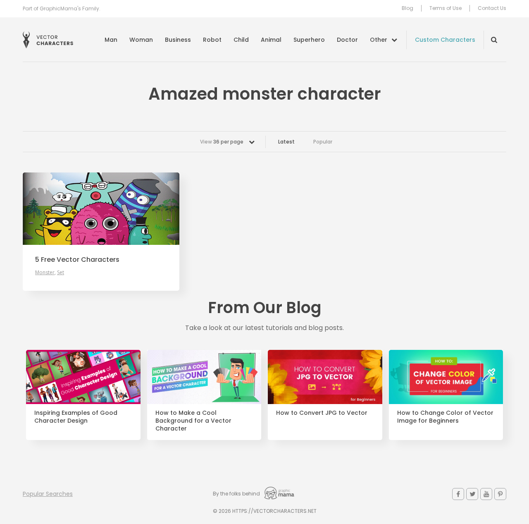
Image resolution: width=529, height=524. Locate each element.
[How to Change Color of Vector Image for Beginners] (446, 377)
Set (60, 272)
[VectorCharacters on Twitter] (472, 494)
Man (111, 40)
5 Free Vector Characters (77, 259)
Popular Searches (48, 494)
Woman (141, 40)
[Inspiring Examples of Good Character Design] (83, 377)
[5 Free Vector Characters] (101, 208)
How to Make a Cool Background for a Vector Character (193, 421)
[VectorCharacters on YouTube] (486, 494)
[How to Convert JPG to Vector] (325, 377)
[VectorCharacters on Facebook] (458, 494)
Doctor (347, 40)
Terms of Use (445, 8)
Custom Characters (445, 40)
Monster (45, 272)
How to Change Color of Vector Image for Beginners (445, 417)
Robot (212, 40)
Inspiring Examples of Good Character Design (75, 417)
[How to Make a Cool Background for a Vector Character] (204, 377)
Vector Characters (48, 39)
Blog (407, 8)
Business (178, 40)
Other (378, 40)
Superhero (309, 40)
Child (241, 40)
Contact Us (492, 8)
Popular (322, 141)
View (221, 141)
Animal (271, 40)
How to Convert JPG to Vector (321, 413)
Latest (286, 141)
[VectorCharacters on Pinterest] (500, 494)
